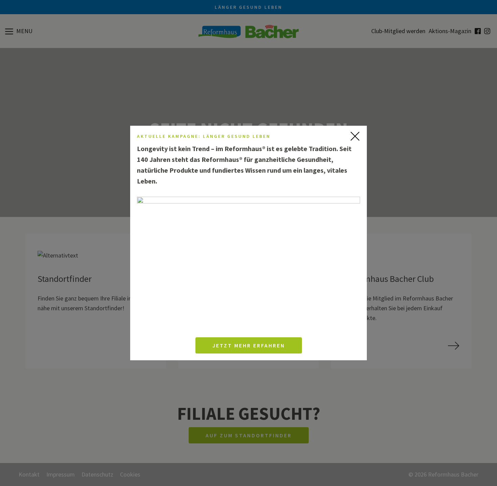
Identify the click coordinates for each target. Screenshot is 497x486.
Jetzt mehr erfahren (248, 345)
